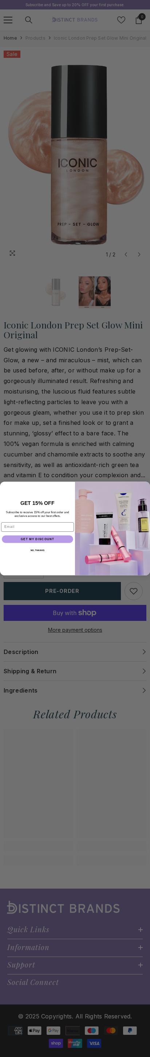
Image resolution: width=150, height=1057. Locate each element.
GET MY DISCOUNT (38, 539)
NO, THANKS (38, 550)
